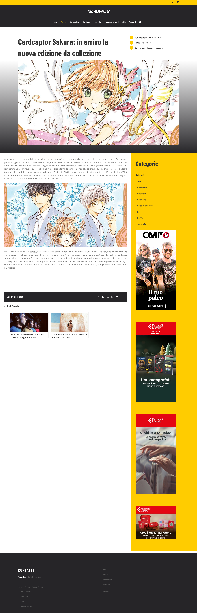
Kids (139, 212)
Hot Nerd (141, 193)
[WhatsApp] (112, 297)
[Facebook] (98, 297)
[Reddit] (107, 297)
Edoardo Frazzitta (154, 48)
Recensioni (142, 187)
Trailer (148, 42)
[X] (103, 297)
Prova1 (140, 218)
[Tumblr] (117, 297)
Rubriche (141, 199)
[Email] (122, 297)
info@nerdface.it (35, 577)
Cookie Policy (37, 587)
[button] (140, 22)
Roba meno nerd (145, 205)
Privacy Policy (24, 587)
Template (141, 224)
